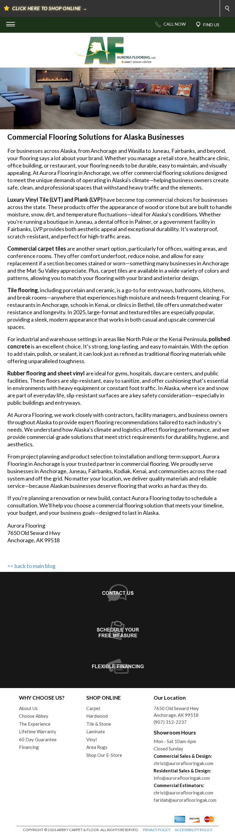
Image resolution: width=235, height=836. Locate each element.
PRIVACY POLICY (156, 829)
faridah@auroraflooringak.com (185, 800)
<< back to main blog (31, 565)
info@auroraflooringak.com (182, 778)
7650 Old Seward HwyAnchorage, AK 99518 (176, 711)
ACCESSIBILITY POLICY (193, 829)
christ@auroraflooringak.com (183, 763)
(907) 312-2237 (170, 722)
